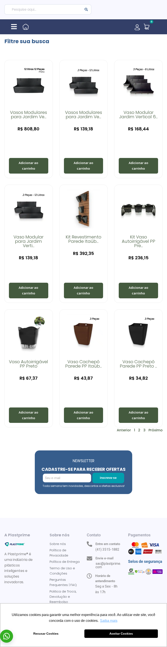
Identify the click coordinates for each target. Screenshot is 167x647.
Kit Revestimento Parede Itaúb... (83, 239)
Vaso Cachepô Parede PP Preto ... (138, 364)
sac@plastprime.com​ (108, 565)
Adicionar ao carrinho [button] (28, 166)
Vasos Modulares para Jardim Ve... (28, 114)
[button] (14, 26)
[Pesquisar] (86, 9)
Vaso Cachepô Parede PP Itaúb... (83, 364)
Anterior (124, 430)
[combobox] (42, 9)
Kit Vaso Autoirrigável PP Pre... (138, 241)
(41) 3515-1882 (107, 549)
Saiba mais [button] (108, 620)
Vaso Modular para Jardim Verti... (28, 241)
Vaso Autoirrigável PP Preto (28, 364)
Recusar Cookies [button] (45, 633)
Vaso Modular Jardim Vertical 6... (138, 114)
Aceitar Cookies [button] (121, 633)
